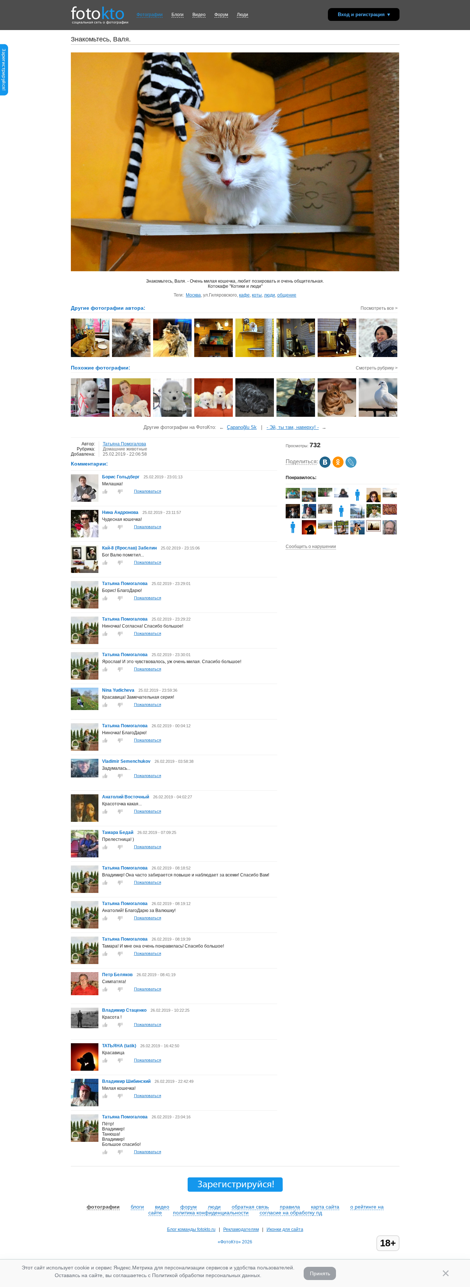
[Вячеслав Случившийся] (325, 527)
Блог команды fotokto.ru (191, 1229)
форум (188, 1207)
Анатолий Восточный (125, 796)
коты (257, 295)
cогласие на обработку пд (291, 1213)
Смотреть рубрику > (377, 368)
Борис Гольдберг (121, 476)
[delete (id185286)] (341, 516)
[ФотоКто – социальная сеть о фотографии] (97, 10)
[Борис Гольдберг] (84, 500)
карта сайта (325, 1207)
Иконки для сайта (285, 1229)
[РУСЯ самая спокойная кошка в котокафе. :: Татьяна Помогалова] (131, 356)
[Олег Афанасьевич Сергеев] (390, 496)
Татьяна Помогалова (124, 443)
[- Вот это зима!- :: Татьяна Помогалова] (378, 356)
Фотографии (150, 14)
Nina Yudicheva (118, 690)
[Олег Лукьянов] (325, 512)
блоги (137, 1207)
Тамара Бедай (118, 832)
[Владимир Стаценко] (84, 1026)
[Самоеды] (90, 416)
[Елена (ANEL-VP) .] (341, 533)
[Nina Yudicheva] (84, 708)
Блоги (177, 14)
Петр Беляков (117, 974)
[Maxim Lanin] (390, 513)
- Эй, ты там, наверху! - (293, 427)
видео (162, 1207)
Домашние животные (125, 449)
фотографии (103, 1207)
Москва (193, 295)
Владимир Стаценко (124, 1010)
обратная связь (250, 1207)
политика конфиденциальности (211, 1213)
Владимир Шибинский (126, 1081)
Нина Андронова (120, 512)
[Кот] (296, 416)
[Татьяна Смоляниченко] (309, 500)
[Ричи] (255, 416)
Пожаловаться (147, 491)
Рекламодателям (241, 1229)
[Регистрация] (4, 94)
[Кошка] (337, 416)
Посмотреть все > (379, 308)
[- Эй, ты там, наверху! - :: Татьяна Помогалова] (255, 356)
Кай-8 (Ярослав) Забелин (129, 548)
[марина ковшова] (325, 495)
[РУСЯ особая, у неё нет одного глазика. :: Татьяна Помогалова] (172, 356)
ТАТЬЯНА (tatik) (119, 1045)
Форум (221, 14)
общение (286, 295)
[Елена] (373, 530)
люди (269, 295)
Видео (199, 14)
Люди (242, 14)
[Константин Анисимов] (293, 497)
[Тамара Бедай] (84, 855)
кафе (244, 295)
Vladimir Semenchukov (126, 761)
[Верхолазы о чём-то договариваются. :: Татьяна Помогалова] (214, 356)
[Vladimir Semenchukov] (84, 776)
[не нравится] (120, 491)
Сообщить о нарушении (311, 546)
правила (290, 1207)
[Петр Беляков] (84, 993)
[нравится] (105, 491)
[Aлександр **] (341, 496)
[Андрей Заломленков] (373, 516)
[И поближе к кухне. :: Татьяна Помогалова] (337, 356)
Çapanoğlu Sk (242, 427)
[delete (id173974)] (293, 533)
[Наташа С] (357, 500)
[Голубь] (378, 416)
